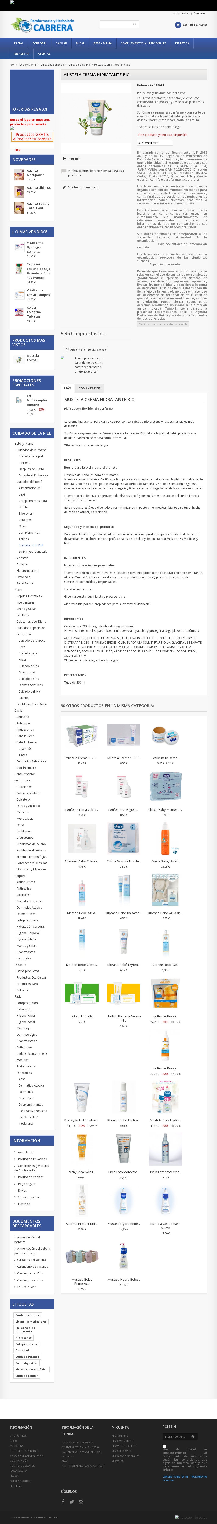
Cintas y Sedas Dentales (26, 612)
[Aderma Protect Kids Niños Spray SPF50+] (82, 1201)
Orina (20, 825)
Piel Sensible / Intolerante (28, 1120)
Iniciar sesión (181, 13)
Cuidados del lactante (32, 1260)
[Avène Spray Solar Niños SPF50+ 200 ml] (165, 838)
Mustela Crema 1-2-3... (82, 758)
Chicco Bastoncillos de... (124, 861)
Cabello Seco (25, 736)
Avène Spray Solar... (165, 861)
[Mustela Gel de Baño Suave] (165, 1201)
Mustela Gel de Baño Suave (165, 1225)
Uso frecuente (26, 768)
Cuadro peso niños (30, 1273)
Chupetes (25, 520)
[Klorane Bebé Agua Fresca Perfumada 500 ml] (82, 890)
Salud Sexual (25, 583)
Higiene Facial (26, 1015)
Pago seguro (26, 1184)
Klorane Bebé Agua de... (165, 913)
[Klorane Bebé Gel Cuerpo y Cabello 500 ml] (165, 942)
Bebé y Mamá (103, 43)
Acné (22, 1079)
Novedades (24, 159)
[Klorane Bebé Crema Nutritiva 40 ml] (82, 942)
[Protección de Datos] (191, 1518)
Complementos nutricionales (143, 43)
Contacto (199, 13)
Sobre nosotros (28, 1197)
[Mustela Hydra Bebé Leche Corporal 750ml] (123, 1201)
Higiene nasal (26, 1022)
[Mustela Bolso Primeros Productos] (82, 1257)
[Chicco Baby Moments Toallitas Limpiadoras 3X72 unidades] (165, 787)
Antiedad (22, 1350)
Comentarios (90, 388)
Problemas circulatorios (25, 834)
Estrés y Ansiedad (29, 806)
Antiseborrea (25, 729)
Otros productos (28, 971)
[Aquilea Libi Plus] (19, 192)
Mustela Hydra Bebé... (124, 1223)
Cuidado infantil (27, 1357)
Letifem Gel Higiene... (123, 809)
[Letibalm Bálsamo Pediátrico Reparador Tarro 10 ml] (165, 735)
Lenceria (24, 463)
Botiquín (22, 564)
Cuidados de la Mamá (31, 450)
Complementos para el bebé (33, 504)
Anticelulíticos (26, 882)
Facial (19, 43)
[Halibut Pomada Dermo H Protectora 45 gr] (123, 994)
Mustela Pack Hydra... (165, 1120)
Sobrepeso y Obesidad (32, 863)
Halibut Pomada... (82, 1016)
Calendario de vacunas (32, 1266)
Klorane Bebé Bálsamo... (123, 913)
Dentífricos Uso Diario (32, 704)
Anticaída (23, 717)
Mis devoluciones (123, 1440)
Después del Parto (31, 469)
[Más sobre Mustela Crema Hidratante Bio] (19, 360)
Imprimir (74, 158)
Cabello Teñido (27, 742)
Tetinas (24, 539)
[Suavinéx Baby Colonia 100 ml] (82, 838)
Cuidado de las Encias (29, 656)
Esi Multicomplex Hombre (37, 400)
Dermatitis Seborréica (31, 761)
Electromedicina (27, 571)
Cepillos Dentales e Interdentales (30, 599)
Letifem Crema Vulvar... (82, 809)
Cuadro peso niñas (30, 1280)
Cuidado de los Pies (30, 901)
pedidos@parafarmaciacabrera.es (83, 1465)
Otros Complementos (29, 529)
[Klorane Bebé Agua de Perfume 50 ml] (165, 890)
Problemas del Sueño (31, 844)
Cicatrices (23, 895)
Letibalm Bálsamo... (165, 758)
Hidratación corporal (31, 926)
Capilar (61, 43)
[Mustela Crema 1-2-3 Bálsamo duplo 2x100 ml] (82, 735)
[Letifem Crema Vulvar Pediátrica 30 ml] (82, 787)
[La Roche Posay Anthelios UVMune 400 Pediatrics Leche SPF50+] (165, 994)
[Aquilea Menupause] (19, 174)
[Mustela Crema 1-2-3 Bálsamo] (123, 735)
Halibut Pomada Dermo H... (124, 1018)
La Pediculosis (27, 1287)
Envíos (22, 1190)
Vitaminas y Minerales (31, 869)
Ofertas (44, 54)
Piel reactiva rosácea (33, 1111)
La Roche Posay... (165, 1016)
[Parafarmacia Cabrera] (42, 25)
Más (67, 388)
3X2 (17, 150)
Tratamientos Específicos (26, 1069)
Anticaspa (23, 723)
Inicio (13, 1440)
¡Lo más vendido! (29, 231)
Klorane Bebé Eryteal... (123, 964)
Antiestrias (24, 888)
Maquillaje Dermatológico (27, 1031)
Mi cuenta (120, 1427)
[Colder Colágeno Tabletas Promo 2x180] (19, 312)
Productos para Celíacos (27, 987)
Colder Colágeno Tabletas (34, 311)
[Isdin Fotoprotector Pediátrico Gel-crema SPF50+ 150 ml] (123, 1149)
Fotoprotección (27, 920)
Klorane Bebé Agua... (82, 913)
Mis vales (117, 1461)
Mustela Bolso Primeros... (82, 1281)
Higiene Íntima (26, 939)
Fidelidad (23, 1204)
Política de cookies (30, 1177)
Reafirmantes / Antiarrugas (27, 1044)
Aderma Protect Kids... (82, 1223)
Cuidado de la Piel (31, 545)
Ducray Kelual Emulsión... (82, 1120)
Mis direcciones (121, 1451)
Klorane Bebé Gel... (165, 964)
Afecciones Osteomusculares (29, 790)
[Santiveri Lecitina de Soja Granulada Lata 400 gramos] (19, 268)
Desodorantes (26, 914)
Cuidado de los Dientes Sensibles (31, 682)
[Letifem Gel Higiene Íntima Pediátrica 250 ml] (123, 787)
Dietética (182, 43)
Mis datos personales (125, 1456)
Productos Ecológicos (31, 977)
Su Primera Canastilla (33, 552)
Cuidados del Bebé (29, 482)
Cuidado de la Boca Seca (32, 643)
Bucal (80, 43)
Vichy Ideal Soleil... (82, 1172)
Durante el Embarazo (33, 475)
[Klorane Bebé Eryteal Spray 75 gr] (123, 1097)
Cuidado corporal (27, 1315)
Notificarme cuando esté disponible (163, 324)
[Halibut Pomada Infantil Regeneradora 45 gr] (82, 994)
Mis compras (120, 1435)
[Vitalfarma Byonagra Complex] (19, 247)
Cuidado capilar (26, 1376)
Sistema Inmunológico (32, 857)
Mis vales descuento (125, 1446)
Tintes (23, 755)
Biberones (26, 513)
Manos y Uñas (26, 946)
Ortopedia (23, 577)
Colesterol (24, 799)
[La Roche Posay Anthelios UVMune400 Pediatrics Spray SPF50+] (165, 1045)
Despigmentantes (31, 1104)
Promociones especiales (26, 382)
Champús (25, 749)
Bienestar (21, 54)
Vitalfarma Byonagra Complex (35, 247)
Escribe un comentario (83, 187)
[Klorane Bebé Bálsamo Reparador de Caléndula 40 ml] (123, 890)
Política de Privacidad (32, 1159)
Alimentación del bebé (30, 491)
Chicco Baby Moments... (165, 809)
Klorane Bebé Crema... (82, 964)
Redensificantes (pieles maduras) (32, 1057)
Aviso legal (25, 1152)
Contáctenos (18, 1435)
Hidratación (24, 1009)
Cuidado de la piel (31, 456)
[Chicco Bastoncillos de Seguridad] (123, 838)
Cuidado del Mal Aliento (30, 694)
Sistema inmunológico (31, 1369)
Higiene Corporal (28, 933)
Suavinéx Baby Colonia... (82, 861)
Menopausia (25, 818)
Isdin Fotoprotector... (123, 1172)
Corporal (39, 43)
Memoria (23, 812)
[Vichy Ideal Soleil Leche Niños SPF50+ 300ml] (82, 1149)
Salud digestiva (26, 1363)
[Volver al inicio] (12, 64)
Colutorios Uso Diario (31, 621)
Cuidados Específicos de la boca (31, 631)
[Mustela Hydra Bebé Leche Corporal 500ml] (123, 1257)
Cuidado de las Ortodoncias (29, 669)
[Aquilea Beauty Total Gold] (19, 208)
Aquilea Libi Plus (39, 188)
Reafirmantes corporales (26, 955)
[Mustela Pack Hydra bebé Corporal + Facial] (165, 1097)
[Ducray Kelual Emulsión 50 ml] (82, 1097)
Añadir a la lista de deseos (88, 350)
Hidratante (23, 1337)
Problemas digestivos (31, 850)
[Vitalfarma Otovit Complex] (19, 294)
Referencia (145, 85)
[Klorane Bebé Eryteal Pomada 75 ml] (123, 942)
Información (26, 1140)
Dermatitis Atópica (29, 907)
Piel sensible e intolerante (25, 1329)
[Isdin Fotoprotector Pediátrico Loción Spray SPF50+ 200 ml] (165, 1149)
